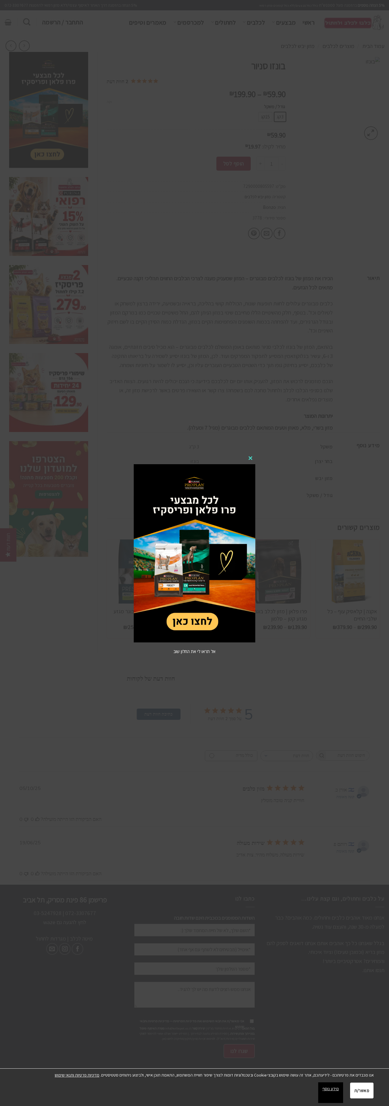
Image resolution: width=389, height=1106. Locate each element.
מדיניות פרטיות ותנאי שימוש (77, 1075)
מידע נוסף (330, 1088)
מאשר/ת (361, 1090)
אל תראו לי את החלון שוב (194, 651)
